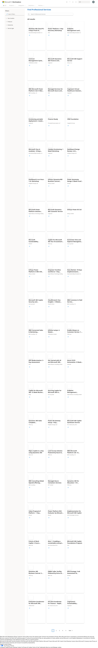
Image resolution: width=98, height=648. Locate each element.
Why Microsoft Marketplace (7, 636)
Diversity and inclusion (15, 642)
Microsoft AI (3, 641)
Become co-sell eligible (70, 638)
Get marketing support (20, 638)
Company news (88, 641)
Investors (7, 642)
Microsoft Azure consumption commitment (73, 636)
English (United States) (5, 644)
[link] (36, 35)
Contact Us (20, 647)
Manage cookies (57, 647)
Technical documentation (48, 636)
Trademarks (42, 647)
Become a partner (4, 638)
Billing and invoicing (89, 636)
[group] (29, 35)
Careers (73, 641)
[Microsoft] (6, 2)
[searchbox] (16, 14)
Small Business (67, 641)
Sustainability (31, 642)
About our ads (49, 647)
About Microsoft (80, 641)
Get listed (11, 638)
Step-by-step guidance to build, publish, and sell (51, 638)
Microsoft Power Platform (37, 641)
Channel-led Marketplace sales (7, 639)
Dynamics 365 (19, 641)
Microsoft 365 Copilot (58, 641)
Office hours (29, 636)
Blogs (15, 636)
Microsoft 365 (26, 641)
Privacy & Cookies (27, 647)
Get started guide (37, 636)
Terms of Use (35, 647)
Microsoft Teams (48, 641)
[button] (28, 14)
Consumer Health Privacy (6, 647)
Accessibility (25, 642)
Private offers (58, 636)
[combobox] (51, 14)
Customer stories (21, 636)
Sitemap (15, 647)
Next (70, 630)
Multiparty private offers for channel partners (27, 639)
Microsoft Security (11, 641)
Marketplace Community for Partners (85, 638)
